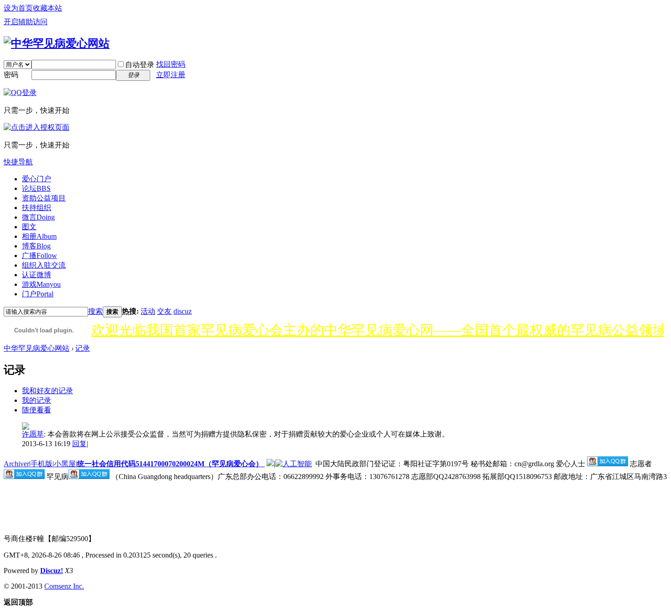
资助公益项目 (44, 198)
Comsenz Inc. (64, 586)
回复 (79, 444)
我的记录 (36, 400)
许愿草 (33, 434)
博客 (36, 246)
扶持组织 (36, 207)
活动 (148, 311)
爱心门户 (36, 179)
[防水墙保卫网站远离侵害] (270, 464)
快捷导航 (18, 162)
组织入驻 (44, 265)
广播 (39, 255)
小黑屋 (65, 464)
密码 (11, 75)
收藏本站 (47, 8)
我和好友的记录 (47, 391)
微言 (38, 217)
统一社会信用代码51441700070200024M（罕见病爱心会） (171, 464)
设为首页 (18, 8)
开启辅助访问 (25, 22)
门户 (37, 294)
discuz (182, 311)
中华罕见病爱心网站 (36, 348)
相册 (39, 236)
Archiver (16, 464)
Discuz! (51, 570)
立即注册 (170, 75)
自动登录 (139, 64)
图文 (29, 227)
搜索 (95, 311)
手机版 (41, 464)
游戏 (41, 284)
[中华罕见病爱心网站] (57, 43)
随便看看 (36, 410)
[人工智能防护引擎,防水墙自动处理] (293, 464)
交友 (164, 311)
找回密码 (170, 64)
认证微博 (36, 275)
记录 (82, 348)
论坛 (36, 188)
